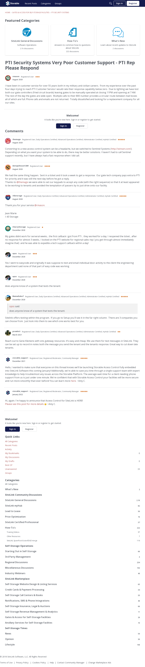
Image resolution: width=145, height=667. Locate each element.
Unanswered (72, 469)
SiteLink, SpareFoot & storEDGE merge (73, 540)
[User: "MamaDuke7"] (8, 298)
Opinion (72, 639)
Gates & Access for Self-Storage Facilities (72, 617)
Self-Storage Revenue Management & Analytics (72, 611)
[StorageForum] (12, 3)
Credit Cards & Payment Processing (72, 589)
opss (14, 253)
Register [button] (80, 126)
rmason (15, 76)
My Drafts (72, 461)
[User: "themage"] (8, 141)
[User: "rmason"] (8, 78)
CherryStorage (19, 227)
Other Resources (73, 536)
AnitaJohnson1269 (20, 166)
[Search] (110, 3)
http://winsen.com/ (121, 148)
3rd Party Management (72, 556)
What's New (72, 489)
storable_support (20, 358)
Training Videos (73, 532)
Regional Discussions (72, 562)
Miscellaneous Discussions (72, 567)
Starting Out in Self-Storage (72, 551)
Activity (8, 449)
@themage (22, 182)
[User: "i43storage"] (8, 197)
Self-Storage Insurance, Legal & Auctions (72, 606)
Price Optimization (72, 516)
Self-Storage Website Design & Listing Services (72, 584)
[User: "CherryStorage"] (8, 228)
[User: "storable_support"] (8, 359)
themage (16, 139)
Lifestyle (72, 644)
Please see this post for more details (24, 404)
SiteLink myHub (72, 505)
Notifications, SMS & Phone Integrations (72, 600)
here (73, 380)
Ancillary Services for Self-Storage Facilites (72, 622)
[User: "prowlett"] (8, 333)
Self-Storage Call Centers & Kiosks (72, 595)
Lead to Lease (72, 511)
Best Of (8, 465)
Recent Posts (11, 445)
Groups (8, 473)
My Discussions (12, 457)
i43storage (17, 196)
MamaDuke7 (18, 296)
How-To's (72, 527)
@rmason (39, 205)
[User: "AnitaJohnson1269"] (8, 167)
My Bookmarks (72, 453)
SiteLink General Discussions (72, 500)
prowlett (16, 331)
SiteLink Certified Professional (72, 522)
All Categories (11, 441)
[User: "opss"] (8, 255)
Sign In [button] (63, 126)
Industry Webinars (72, 573)
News (72, 633)
